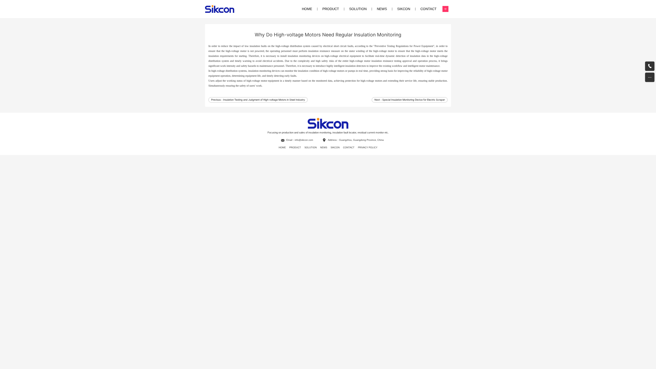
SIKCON (403, 9)
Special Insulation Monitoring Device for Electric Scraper (413, 99)
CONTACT (428, 9)
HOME (307, 9)
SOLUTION (358, 9)
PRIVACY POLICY (367, 147)
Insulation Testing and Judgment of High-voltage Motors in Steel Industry (264, 99)
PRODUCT (330, 9)
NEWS (382, 9)
